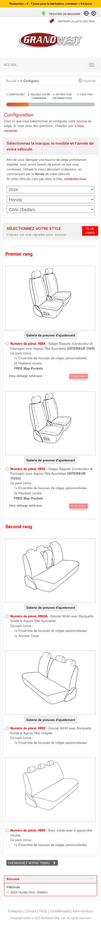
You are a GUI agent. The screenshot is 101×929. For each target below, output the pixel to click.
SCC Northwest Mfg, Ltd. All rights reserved (62, 918)
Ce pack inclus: (21, 353)
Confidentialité (60, 911)
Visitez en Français (93, 13)
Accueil (50, 40)
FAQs (43, 911)
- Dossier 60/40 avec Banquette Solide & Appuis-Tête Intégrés (50, 730)
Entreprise (15, 911)
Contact (30, 911)
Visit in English (86, 13)
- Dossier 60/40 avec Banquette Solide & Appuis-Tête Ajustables (51, 618)
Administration (83, 911)
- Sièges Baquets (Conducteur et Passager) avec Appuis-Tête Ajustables (52, 346)
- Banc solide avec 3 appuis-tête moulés (51, 832)
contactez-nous (75, 178)
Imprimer (89, 80)
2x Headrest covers (28, 363)
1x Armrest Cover (26, 635)
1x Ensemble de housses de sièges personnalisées (50, 358)
